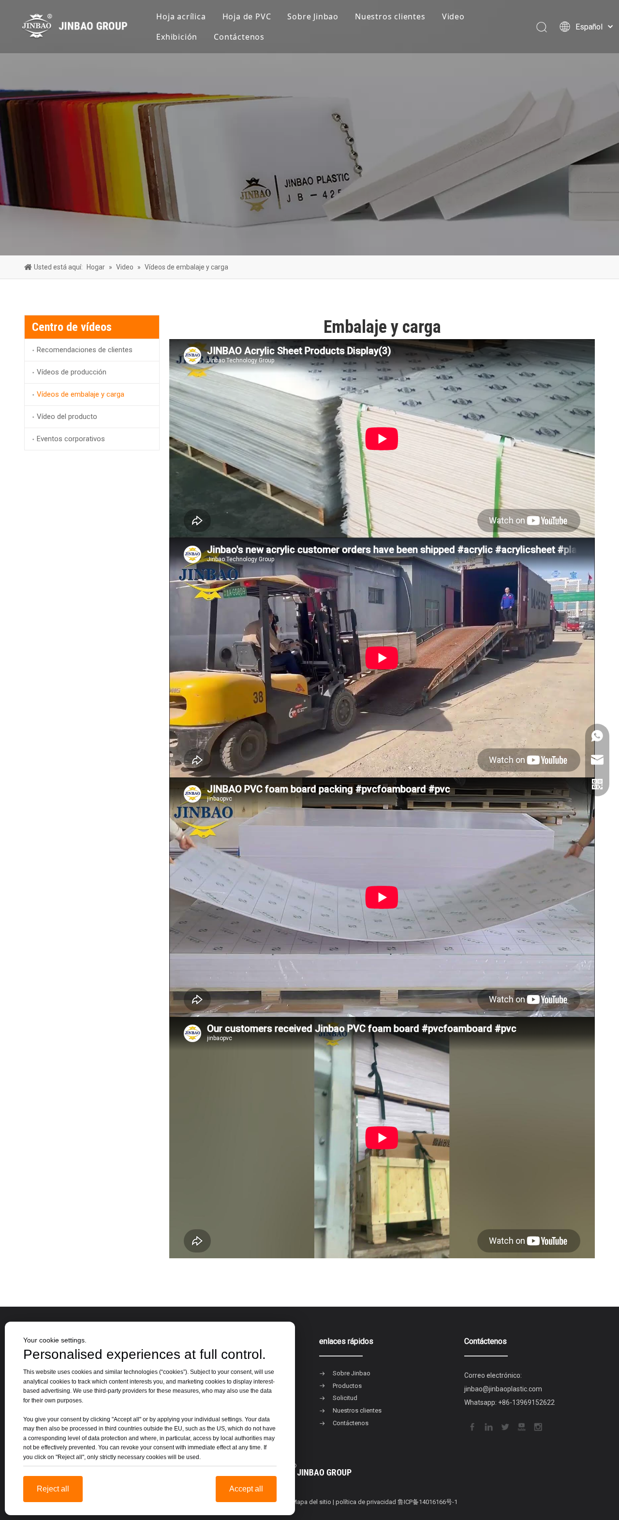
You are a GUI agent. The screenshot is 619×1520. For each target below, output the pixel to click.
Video (453, 16)
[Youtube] (521, 1426)
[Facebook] (471, 1426)
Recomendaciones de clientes (85, 349)
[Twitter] (504, 1426)
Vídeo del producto (67, 416)
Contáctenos (239, 36)
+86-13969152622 (526, 1402)
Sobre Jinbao (313, 16)
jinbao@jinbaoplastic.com (503, 1389)
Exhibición (176, 36)
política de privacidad (366, 1501)
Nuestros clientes (390, 16)
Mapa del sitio (311, 1501)
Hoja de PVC (246, 16)
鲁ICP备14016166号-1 (427, 1501)
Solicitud (345, 1397)
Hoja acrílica (181, 16)
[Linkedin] (488, 1426)
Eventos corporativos (71, 438)
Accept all (246, 1489)
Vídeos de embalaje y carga (80, 394)
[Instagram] (537, 1426)
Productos (347, 1385)
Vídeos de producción (71, 372)
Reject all (53, 1489)
